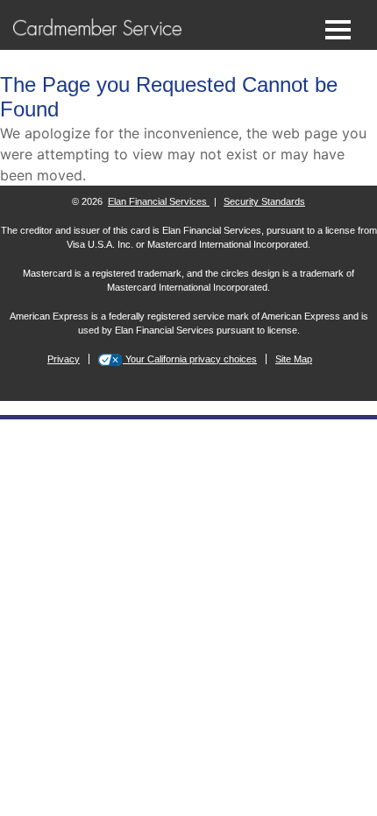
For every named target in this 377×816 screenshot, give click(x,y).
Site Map (293, 359)
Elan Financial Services (159, 201)
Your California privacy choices (190, 359)
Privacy (63, 359)
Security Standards (264, 201)
